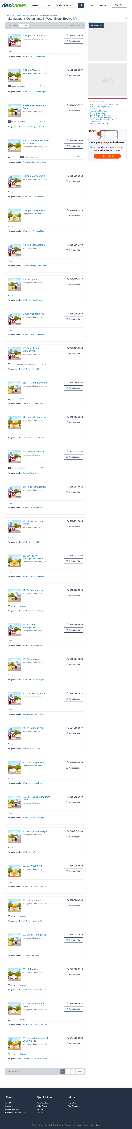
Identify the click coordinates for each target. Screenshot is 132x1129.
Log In (92, 5)
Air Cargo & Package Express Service (106, 119)
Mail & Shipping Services (100, 115)
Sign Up (103, 5)
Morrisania (27, 749)
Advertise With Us (12, 1109)
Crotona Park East (40, 886)
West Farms (37, 852)
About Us (9, 1103)
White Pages (42, 1106)
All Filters (13, 26)
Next (80, 1072)
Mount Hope (37, 369)
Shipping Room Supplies (100, 117)
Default (78, 25)
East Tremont (38, 300)
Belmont (26, 473)
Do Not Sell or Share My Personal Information (63, 1125)
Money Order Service (99, 123)
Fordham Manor (39, 197)
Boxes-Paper (95, 121)
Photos (10, 52)
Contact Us (9, 1106)
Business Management (30, 15)
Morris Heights (38, 611)
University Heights (30, 127)
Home (9, 15)
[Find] (81, 5)
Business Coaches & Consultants (104, 105)
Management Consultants (32, 39)
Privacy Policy (37, 1125)
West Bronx (27, 56)
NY (14, 15)
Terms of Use (88, 1125)
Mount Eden (37, 783)
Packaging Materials (98, 111)
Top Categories (74, 1106)
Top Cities (72, 1103)
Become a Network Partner (15, 1113)
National (40, 1109)
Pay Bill (40, 1113)
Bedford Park (38, 921)
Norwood (26, 955)
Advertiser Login (43, 1103)
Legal (98, 1125)
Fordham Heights (39, 56)
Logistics (93, 109)
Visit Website (74, 41)
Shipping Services (97, 113)
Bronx (19, 15)
